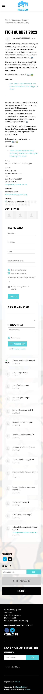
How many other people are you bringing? (21, 277)
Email (10, 252)
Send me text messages (18, 273)
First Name (11, 233)
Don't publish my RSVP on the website (20, 288)
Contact (21, 591)
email (17, 682)
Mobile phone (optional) (15, 260)
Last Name (11, 242)
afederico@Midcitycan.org (16, 194)
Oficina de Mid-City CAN (24, 153)
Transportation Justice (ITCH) (17, 23)
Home (7, 20)
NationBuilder (21, 687)
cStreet (28, 690)
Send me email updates (18, 270)
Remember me (15, 338)
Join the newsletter (21, 580)
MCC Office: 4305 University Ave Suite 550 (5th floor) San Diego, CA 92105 (24, 86)
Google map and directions (16, 184)
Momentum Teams (19, 20)
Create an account (18, 349)
